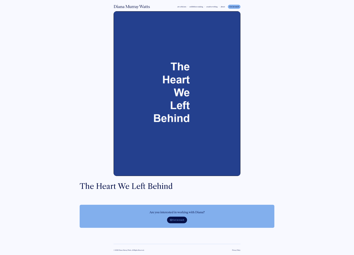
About (223, 7)
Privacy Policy (236, 250)
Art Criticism (181, 7)
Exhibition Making (196, 7)
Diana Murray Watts (132, 6)
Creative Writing (212, 7)
